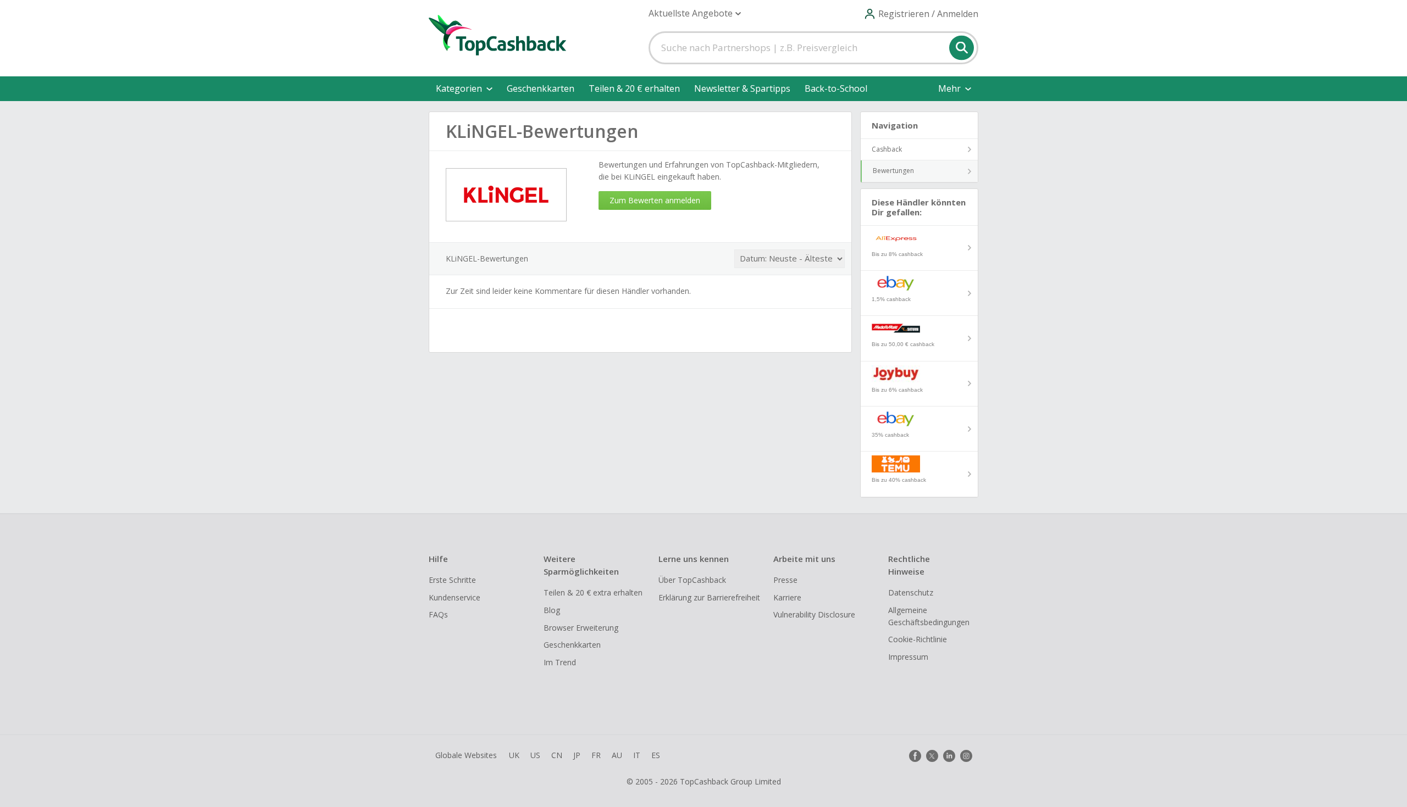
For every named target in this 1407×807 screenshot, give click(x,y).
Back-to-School (836, 88)
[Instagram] (966, 756)
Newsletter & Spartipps (742, 88)
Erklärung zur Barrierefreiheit (709, 597)
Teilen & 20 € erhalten (634, 88)
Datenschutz (910, 592)
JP (576, 755)
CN (556, 755)
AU (617, 755)
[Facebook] (915, 756)
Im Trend (560, 662)
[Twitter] (932, 756)
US (535, 755)
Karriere (787, 597)
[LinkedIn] (949, 756)
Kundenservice (454, 597)
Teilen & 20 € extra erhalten (593, 592)
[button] (695, 13)
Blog (552, 610)
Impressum (908, 657)
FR (596, 755)
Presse (785, 580)
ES (655, 755)
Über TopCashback (692, 580)
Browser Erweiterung (581, 627)
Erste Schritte (452, 580)
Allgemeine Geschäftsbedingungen (929, 616)
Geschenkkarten (540, 88)
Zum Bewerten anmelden (655, 200)
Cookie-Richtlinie (917, 639)
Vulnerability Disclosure (814, 614)
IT (636, 755)
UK (514, 755)
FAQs (438, 614)
